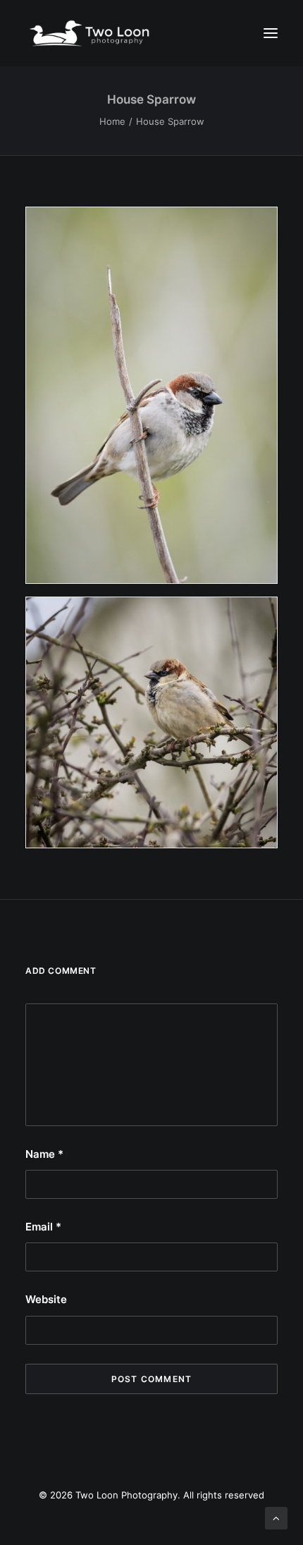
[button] (270, 33)
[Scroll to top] (276, 1517)
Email (43, 1226)
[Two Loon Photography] (151, 33)
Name (44, 1154)
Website (46, 1299)
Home (112, 121)
